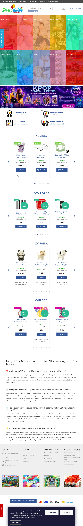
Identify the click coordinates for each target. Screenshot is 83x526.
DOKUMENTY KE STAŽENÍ (70, 462)
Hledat (50, 8)
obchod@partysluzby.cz (11, 453)
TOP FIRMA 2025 (1, 510)
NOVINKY (41, 135)
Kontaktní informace (70, 453)
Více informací (30, 517)
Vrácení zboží (26, 458)
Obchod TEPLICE (48, 455)
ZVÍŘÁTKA (41, 243)
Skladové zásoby (27, 453)
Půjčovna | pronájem (49, 461)
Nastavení (15, 522)
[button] (4, 97)
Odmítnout (52, 512)
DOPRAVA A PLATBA (53, 1)
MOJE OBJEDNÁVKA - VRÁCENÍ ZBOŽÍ (23, 501)
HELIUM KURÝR (48, 458)
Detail (63, 170)
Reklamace (26, 461)
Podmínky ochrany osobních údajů (72, 458)
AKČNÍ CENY (41, 192)
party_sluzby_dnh (10, 465)
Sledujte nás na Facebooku (11, 461)
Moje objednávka (69, 464)
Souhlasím (66, 512)
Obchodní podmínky (70, 455)
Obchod (9, 1)
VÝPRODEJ (41, 300)
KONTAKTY (42, 1)
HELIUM (33, 1)
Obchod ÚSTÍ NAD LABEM (51, 453)
